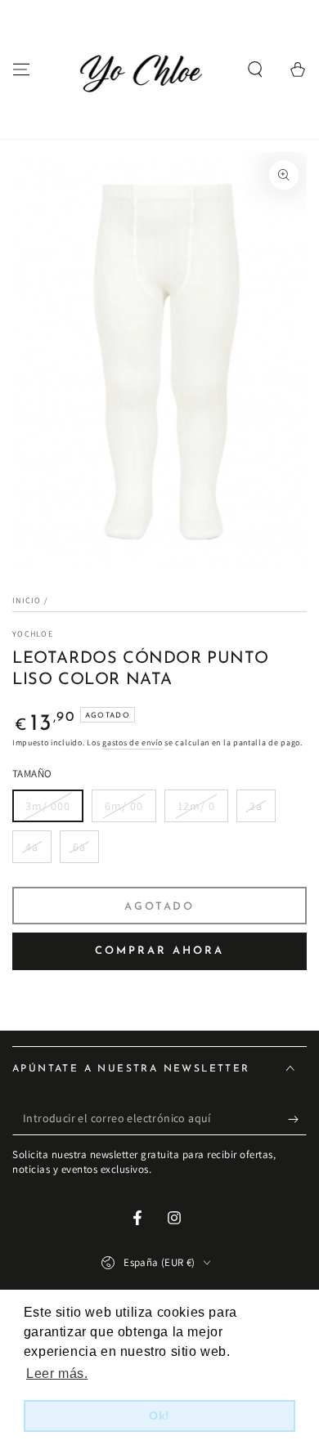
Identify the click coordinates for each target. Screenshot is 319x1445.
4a (31, 846)
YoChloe (32, 634)
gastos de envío (132, 742)
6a (79, 846)
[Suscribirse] (297, 1119)
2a (256, 806)
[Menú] (21, 69)
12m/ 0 (196, 806)
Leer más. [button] (57, 1373)
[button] (255, 69)
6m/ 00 (124, 806)
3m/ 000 (47, 806)
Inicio (27, 600)
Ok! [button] (159, 1415)
